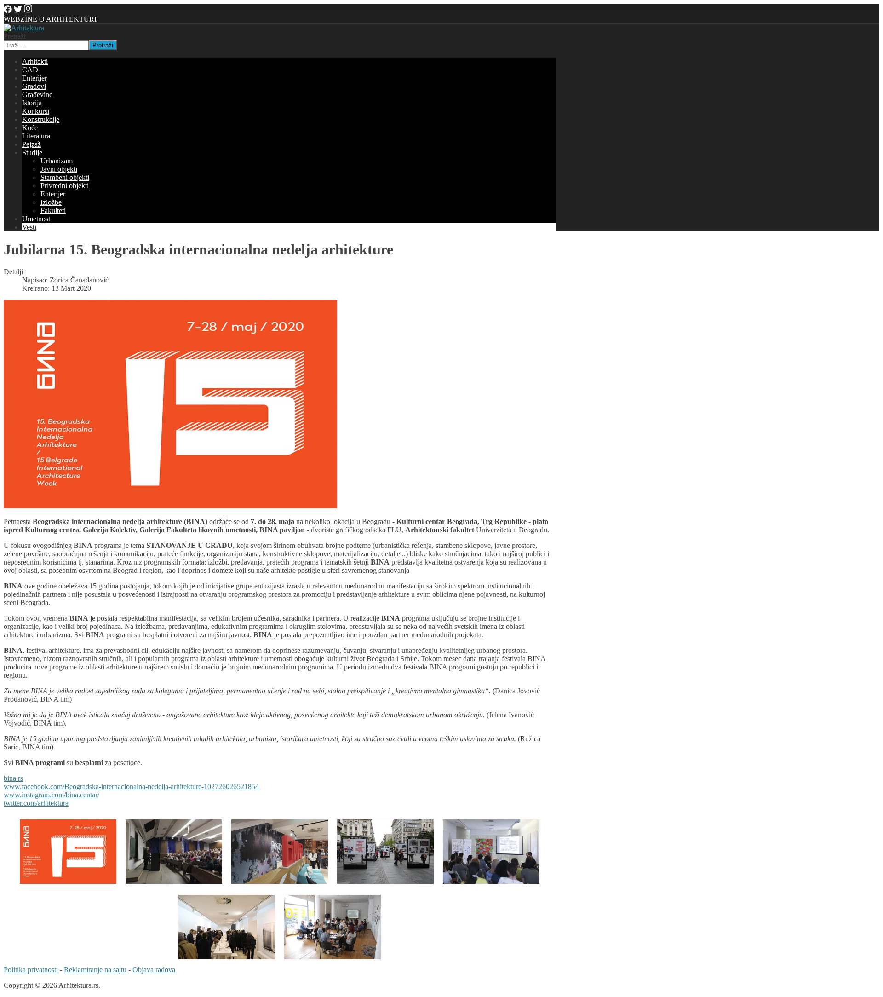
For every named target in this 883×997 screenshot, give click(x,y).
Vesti (29, 227)
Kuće (30, 128)
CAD (30, 70)
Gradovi (34, 86)
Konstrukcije (40, 119)
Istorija (32, 103)
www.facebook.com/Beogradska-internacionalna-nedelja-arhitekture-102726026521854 (131, 786)
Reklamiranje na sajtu (95, 970)
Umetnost (36, 219)
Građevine (37, 94)
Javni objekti (58, 169)
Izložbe (51, 202)
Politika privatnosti (31, 970)
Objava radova (153, 970)
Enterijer (34, 78)
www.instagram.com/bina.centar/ (51, 795)
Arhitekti (35, 61)
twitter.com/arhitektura (36, 803)
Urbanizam (56, 161)
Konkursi (35, 111)
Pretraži (15, 36)
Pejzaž (31, 144)
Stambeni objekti (64, 177)
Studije (32, 152)
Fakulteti (53, 210)
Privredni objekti (64, 186)
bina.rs (13, 778)
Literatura (36, 136)
